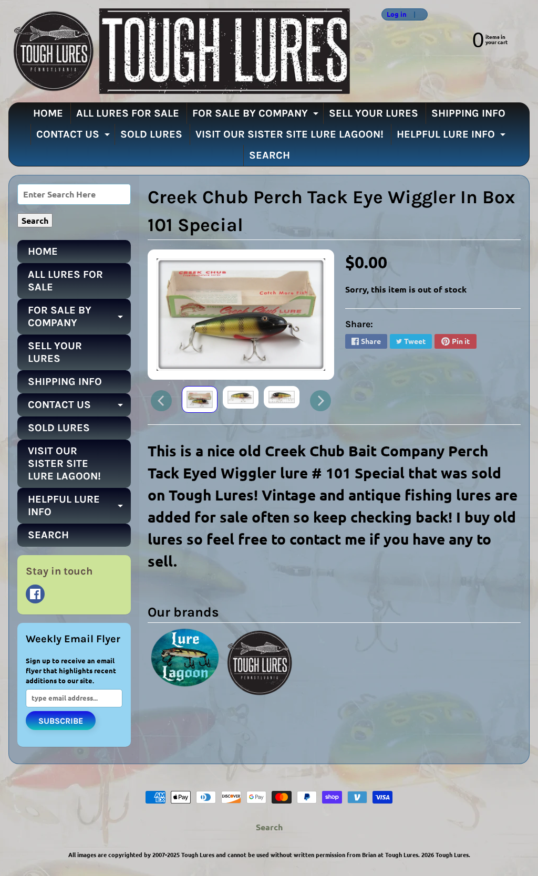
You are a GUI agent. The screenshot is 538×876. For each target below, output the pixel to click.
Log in (397, 14)
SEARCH (269, 155)
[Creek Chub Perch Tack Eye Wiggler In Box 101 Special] (200, 399)
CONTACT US (74, 136)
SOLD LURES (151, 134)
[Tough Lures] (179, 51)
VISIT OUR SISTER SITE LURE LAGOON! (289, 134)
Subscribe (60, 721)
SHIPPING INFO (468, 113)
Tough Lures (452, 854)
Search (269, 826)
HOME (48, 113)
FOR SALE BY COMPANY (256, 115)
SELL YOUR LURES (373, 113)
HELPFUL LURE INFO (452, 136)
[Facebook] (35, 594)
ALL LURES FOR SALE (127, 113)
